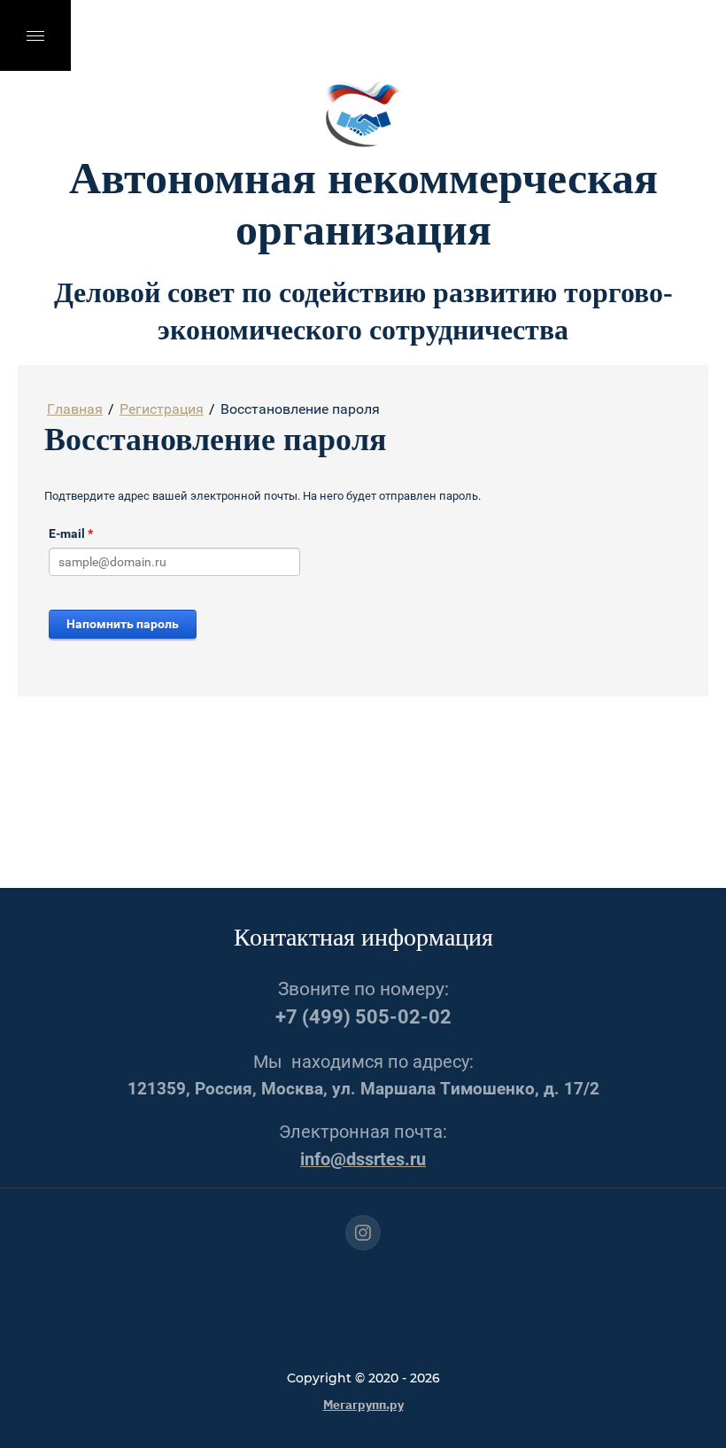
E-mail (71, 533)
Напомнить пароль (122, 624)
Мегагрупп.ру (363, 1404)
